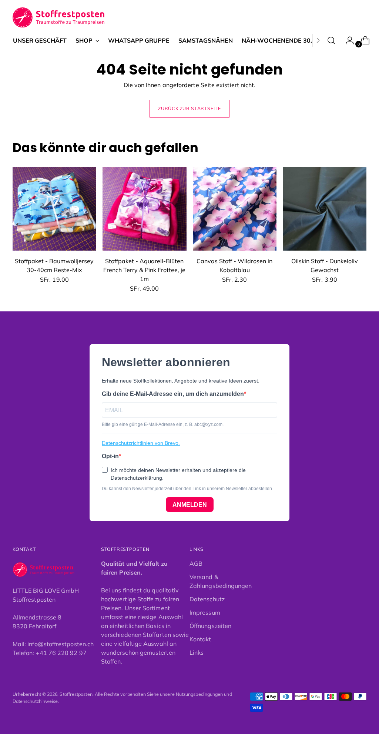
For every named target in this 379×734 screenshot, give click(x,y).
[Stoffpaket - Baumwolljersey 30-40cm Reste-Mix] (54, 209)
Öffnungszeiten (210, 625)
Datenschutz (207, 599)
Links (197, 652)
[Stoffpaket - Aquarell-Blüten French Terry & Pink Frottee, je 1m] (144, 209)
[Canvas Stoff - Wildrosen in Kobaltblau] (234, 209)
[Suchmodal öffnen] (331, 40)
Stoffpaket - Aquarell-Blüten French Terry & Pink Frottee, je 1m (144, 269)
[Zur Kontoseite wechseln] (346, 40)
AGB (196, 563)
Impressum (205, 612)
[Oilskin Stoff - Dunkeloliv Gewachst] (324, 209)
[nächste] (317, 40)
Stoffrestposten (76, 694)
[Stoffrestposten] (59, 17)
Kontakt (200, 639)
